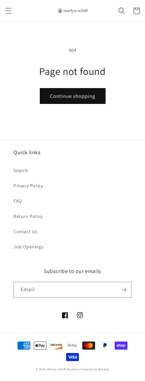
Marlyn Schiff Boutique (63, 369)
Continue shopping (72, 96)
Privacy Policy (28, 186)
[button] (8, 10)
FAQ (17, 201)
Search (20, 170)
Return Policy (28, 216)
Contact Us (25, 231)
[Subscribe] (123, 290)
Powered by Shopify (95, 369)
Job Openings (28, 247)
